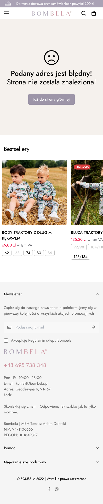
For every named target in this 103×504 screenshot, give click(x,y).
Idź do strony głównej (51, 99)
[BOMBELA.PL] (52, 13)
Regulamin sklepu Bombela (50, 340)
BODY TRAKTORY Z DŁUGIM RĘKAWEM (27, 235)
